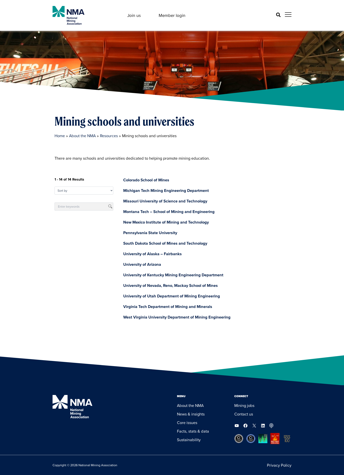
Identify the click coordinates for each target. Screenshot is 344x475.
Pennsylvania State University (150, 233)
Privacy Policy (279, 465)
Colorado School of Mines (146, 180)
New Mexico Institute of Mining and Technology (166, 222)
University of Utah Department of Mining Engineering (171, 296)
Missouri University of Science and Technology (165, 201)
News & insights (191, 414)
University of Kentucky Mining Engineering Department (173, 275)
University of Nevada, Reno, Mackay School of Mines (170, 285)
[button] (134, 15)
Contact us (243, 414)
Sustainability (189, 440)
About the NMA (190, 405)
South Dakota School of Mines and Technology (165, 243)
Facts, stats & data (193, 431)
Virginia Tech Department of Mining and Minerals (167, 306)
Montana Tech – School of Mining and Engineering (169, 211)
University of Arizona (142, 264)
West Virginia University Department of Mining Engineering (177, 317)
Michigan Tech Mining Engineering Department (166, 190)
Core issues (187, 422)
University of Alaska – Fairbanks (152, 254)
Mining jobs (244, 405)
